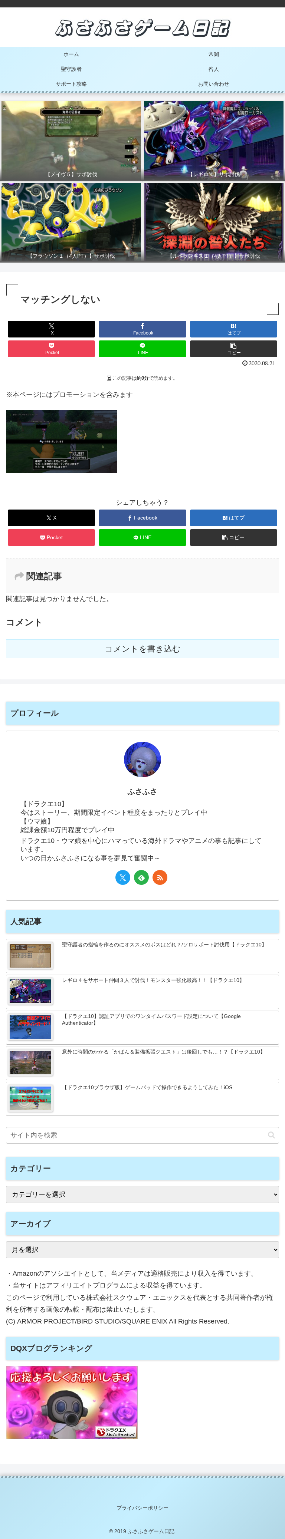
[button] (234, 348)
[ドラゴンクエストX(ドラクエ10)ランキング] (72, 1437)
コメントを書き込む (143, 648)
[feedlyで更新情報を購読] (141, 877)
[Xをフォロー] (122, 877)
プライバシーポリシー (142, 1508)
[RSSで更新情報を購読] (160, 877)
